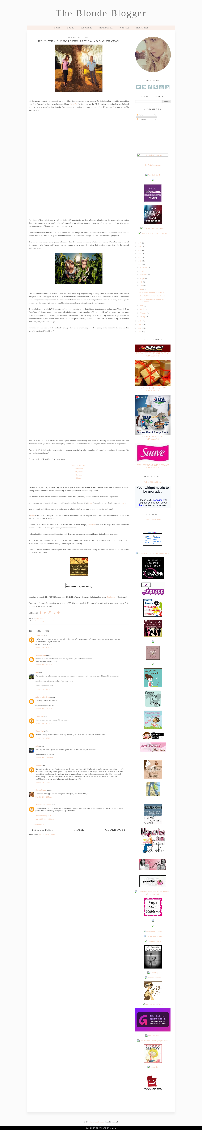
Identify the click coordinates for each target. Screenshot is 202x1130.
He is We (73, 104)
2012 (140, 261)
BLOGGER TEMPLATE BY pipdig (101, 1128)
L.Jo (37, 746)
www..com (152, 532)
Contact (124, 27)
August (142, 278)
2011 (140, 264)
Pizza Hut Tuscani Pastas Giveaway (152, 354)
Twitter (79, 474)
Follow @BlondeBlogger (153, 482)
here (90, 502)
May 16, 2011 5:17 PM (43, 708)
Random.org (112, 597)
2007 (140, 332)
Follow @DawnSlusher (152, 519)
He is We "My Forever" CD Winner (152, 296)
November (144, 267)
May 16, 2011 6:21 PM (43, 738)
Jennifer (38, 765)
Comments (142, 119)
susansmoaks (40, 655)
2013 (140, 257)
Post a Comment (38, 824)
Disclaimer (142, 27)
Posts (140, 115)
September (144, 274)
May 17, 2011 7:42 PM (43, 782)
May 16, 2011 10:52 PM (44, 757)
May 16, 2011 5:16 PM (43, 689)
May (141, 289)
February (143, 313)
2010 (140, 321)
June (141, 285)
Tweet (32, 515)
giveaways (46, 621)
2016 (140, 246)
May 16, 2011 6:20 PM (43, 723)
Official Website (78, 465)
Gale (37, 672)
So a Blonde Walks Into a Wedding (151, 292)
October (143, 271)
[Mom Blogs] (152, 972)
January (143, 316)
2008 (140, 328)
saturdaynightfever (42, 697)
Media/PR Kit (106, 27)
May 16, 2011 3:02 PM (43, 664)
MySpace (79, 471)
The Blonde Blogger (101, 13)
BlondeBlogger (41, 790)
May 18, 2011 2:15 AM (43, 797)
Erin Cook (39, 635)
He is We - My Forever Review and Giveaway (151, 300)
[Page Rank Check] (152, 175)
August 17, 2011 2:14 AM (44, 819)
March (142, 309)
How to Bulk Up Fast (43, 804)
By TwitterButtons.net (152, 165)
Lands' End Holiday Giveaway (153, 389)
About (70, 27)
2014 (140, 253)
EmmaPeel (39, 716)
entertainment (38, 621)
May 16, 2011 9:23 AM (43, 647)
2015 (140, 250)
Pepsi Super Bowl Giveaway (153, 437)
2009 (140, 324)
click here (92, 524)
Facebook (79, 468)
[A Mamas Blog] (153, 921)
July (141, 282)
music (53, 621)
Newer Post (42, 829)
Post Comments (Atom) (46, 834)
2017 (140, 243)
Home (57, 27)
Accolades (86, 27)
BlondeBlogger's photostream (157, 540)
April (142, 305)
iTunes (78, 478)
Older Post (115, 829)
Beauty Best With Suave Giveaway (153, 466)
